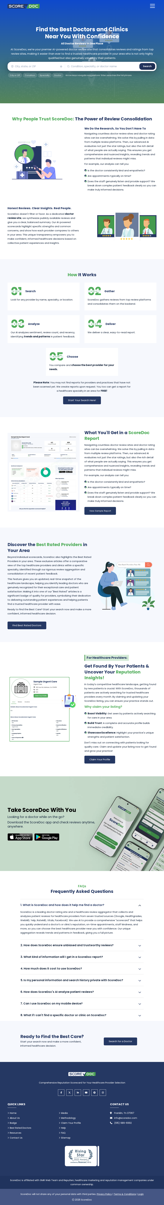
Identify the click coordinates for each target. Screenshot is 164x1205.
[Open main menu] (152, 6)
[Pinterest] (94, 1092)
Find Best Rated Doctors (26, 625)
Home (13, 1113)
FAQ (63, 1132)
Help (63, 1127)
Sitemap (65, 1137)
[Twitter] (69, 1092)
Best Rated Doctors (20, 1127)
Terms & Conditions (125, 1194)
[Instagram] (103, 1092)
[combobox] (36, 66)
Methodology (68, 1118)
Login (141, 1194)
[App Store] (20, 837)
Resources (15, 1132)
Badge (13, 1123)
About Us (15, 1118)
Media (64, 1113)
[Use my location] (61, 66)
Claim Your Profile (99, 759)
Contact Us (16, 1137)
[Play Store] (46, 837)
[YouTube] (86, 1092)
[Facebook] (61, 1092)
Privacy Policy (104, 1194)
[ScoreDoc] (24, 6)
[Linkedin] (78, 1092)
